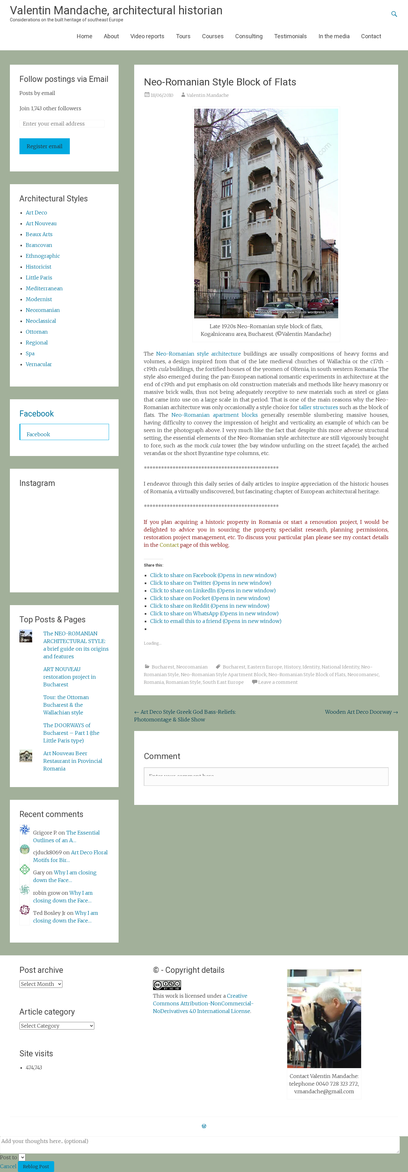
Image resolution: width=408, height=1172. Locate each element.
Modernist (39, 299)
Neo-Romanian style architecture (198, 354)
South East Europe (223, 682)
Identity (311, 667)
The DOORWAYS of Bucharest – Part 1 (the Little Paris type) (71, 733)
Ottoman (37, 332)
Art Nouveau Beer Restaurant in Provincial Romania (72, 761)
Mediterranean (44, 288)
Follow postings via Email (63, 79)
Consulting (249, 36)
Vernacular (39, 364)
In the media (334, 36)
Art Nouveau (41, 223)
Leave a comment (278, 682)
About (111, 36)
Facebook (36, 413)
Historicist (38, 267)
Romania (154, 682)
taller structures (318, 407)
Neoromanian (192, 667)
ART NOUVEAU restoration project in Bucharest (69, 677)
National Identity (340, 667)
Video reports (147, 36)
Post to (8, 1157)
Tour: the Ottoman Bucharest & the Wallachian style (66, 705)
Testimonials (290, 36)
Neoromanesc (363, 674)
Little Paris (39, 277)
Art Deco (36, 212)
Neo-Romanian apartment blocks (214, 415)
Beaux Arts (39, 234)
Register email (44, 146)
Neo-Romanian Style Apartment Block (223, 674)
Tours (183, 36)
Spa (30, 353)
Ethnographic (43, 256)
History (292, 667)
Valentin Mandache (208, 95)
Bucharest (163, 667)
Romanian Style (183, 682)
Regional (37, 342)
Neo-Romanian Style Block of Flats (307, 674)
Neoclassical (41, 321)
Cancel (8, 1166)
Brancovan (39, 245)
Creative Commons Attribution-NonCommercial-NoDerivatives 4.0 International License (203, 1003)
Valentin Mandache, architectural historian (116, 10)
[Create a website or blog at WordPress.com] (204, 1126)
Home (84, 36)
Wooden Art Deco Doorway (361, 712)
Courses (213, 36)
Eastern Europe (264, 667)
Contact (371, 36)
